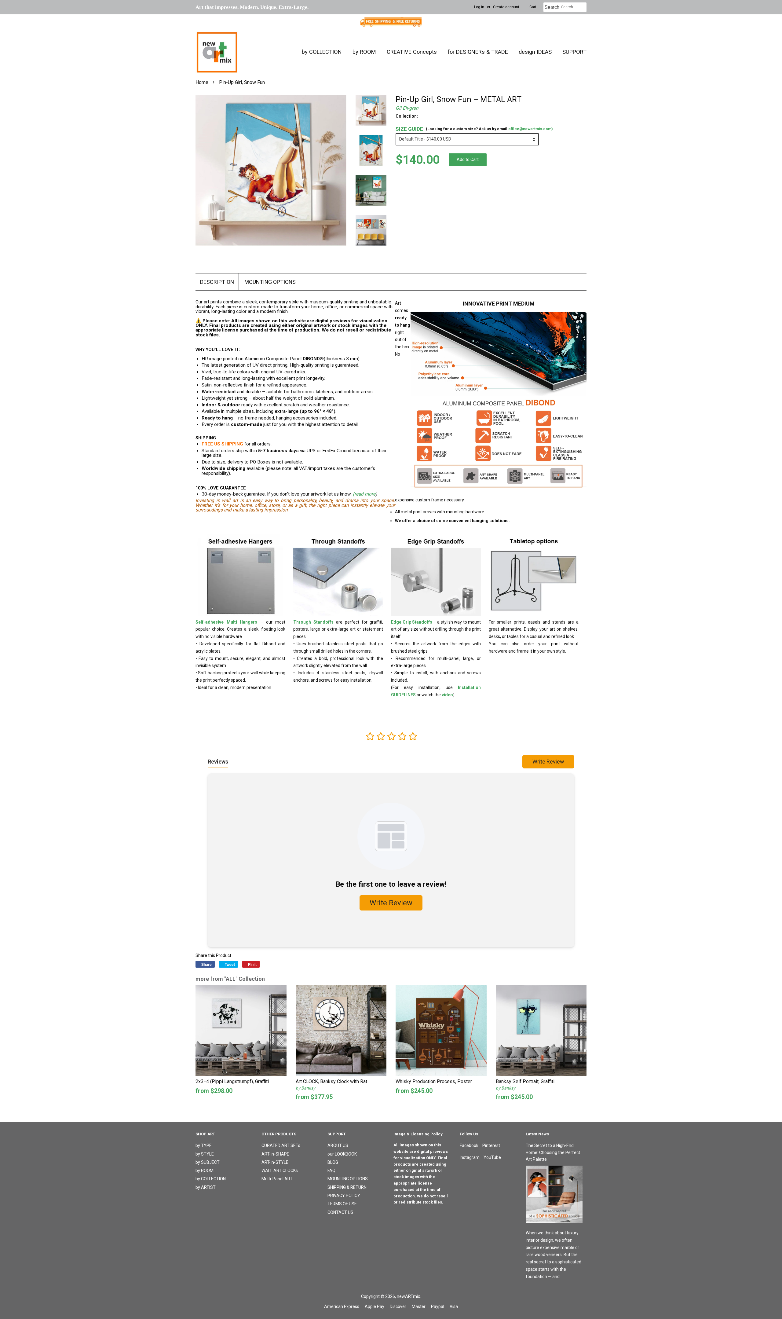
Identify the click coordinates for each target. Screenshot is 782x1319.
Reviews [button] (218, 761)
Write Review (548, 761)
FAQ (331, 1170)
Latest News (537, 1134)
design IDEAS (535, 52)
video (447, 694)
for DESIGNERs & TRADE (478, 52)
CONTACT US (340, 1212)
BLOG (332, 1162)
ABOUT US (337, 1145)
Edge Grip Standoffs (411, 622)
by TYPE (204, 1145)
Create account (506, 7)
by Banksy (305, 1088)
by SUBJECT (208, 1162)
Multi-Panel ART (277, 1178)
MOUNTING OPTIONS (270, 282)
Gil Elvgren (407, 108)
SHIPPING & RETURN (347, 1187)
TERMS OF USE (342, 1203)
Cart (532, 7)
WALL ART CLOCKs (279, 1170)
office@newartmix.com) (530, 128)
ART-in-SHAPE (275, 1154)
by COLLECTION (322, 52)
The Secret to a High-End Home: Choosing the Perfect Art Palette (553, 1152)
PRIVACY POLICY (343, 1195)
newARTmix (408, 1296)
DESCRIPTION (217, 282)
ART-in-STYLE (274, 1162)
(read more (364, 494)
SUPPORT (574, 52)
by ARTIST (206, 1187)
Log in (479, 7)
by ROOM (364, 52)
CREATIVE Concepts (412, 52)
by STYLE (205, 1154)
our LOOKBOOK (342, 1154)
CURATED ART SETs (280, 1145)
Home (202, 82)
